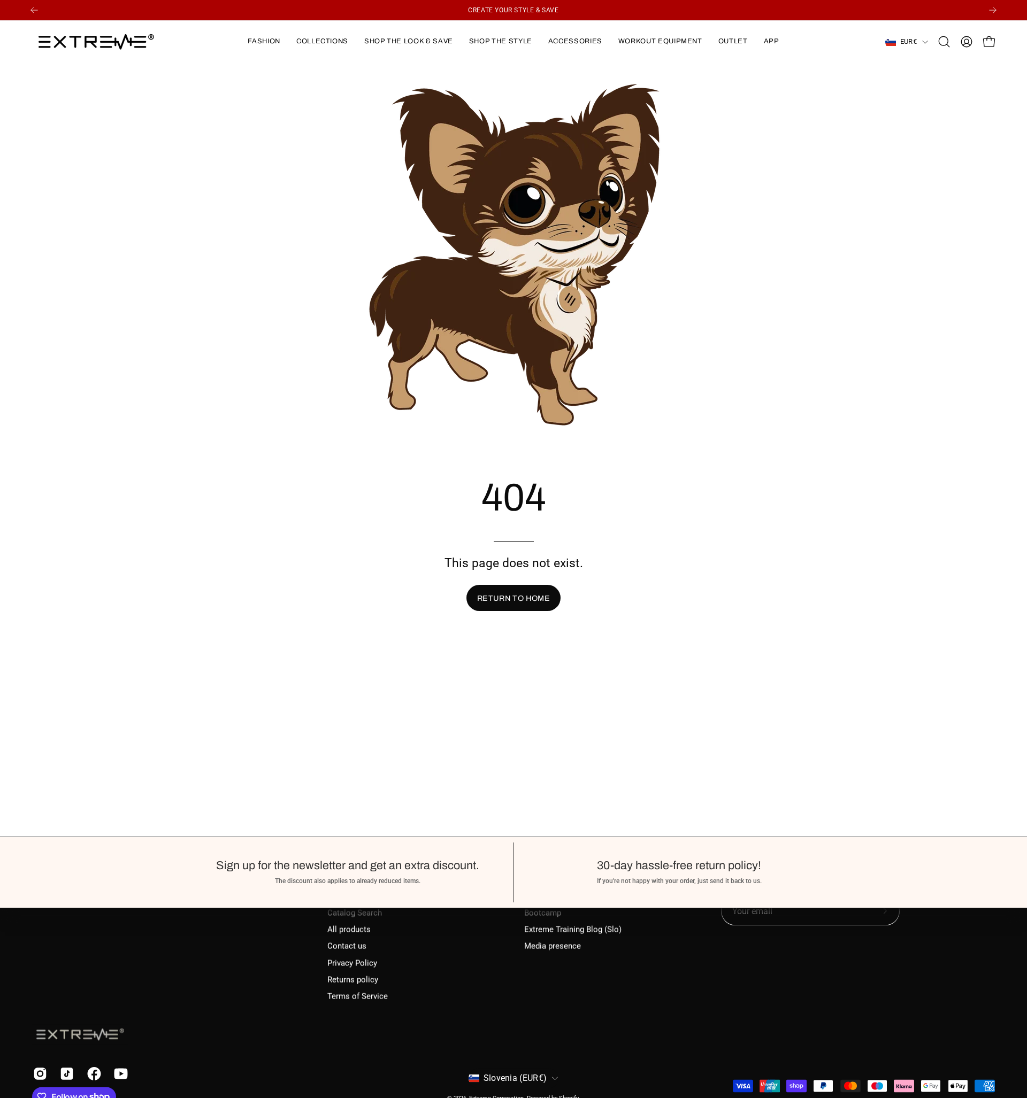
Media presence (552, 946)
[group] (513, 10)
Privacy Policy (352, 963)
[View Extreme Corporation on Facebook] (92, 1073)
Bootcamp (542, 912)
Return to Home (513, 598)
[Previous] (34, 10)
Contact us (346, 946)
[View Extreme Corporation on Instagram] (38, 1073)
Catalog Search (354, 912)
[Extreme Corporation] (96, 42)
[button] (264, 42)
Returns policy (352, 980)
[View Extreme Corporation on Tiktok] (65, 1073)
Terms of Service (357, 996)
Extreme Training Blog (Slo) (573, 929)
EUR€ (908, 41)
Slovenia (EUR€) (515, 1078)
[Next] (993, 10)
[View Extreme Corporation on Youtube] (119, 1073)
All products (349, 929)
